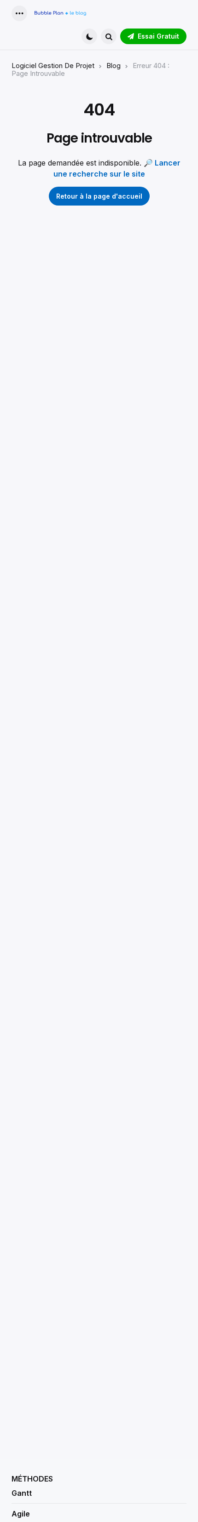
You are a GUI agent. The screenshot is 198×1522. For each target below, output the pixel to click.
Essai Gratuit (158, 36)
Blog (113, 65)
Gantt (22, 1493)
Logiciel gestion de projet (53, 65)
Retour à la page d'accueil (99, 196)
